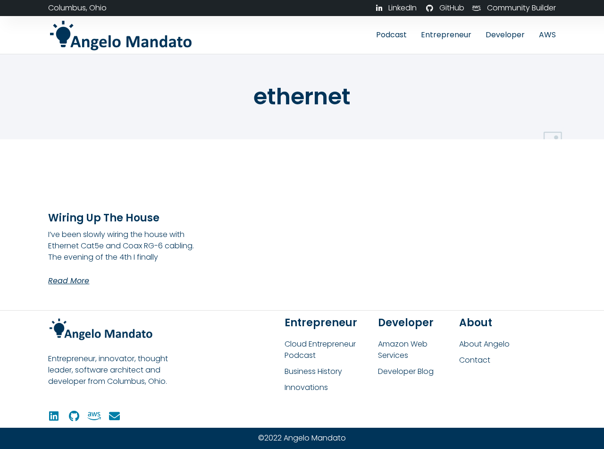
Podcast (391, 34)
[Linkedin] (53, 416)
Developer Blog (406, 371)
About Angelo (484, 344)
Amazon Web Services (403, 350)
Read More (68, 280)
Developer (505, 34)
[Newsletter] (114, 416)
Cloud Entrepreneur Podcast (320, 350)
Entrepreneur (446, 34)
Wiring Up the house (103, 218)
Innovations (306, 387)
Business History (313, 371)
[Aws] (94, 416)
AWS (547, 34)
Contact (474, 360)
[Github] (73, 416)
